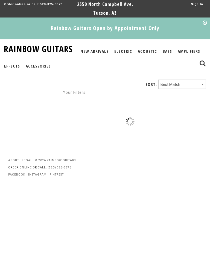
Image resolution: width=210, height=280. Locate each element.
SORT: (151, 84)
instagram (37, 174)
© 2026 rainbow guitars (55, 160)
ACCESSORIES (38, 66)
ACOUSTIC (147, 51)
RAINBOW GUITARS (38, 48)
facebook (16, 174)
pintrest (56, 174)
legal (27, 160)
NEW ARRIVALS (94, 51)
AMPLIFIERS (189, 51)
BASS (167, 51)
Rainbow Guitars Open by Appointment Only (105, 28)
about (13, 160)
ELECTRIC (123, 51)
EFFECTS (12, 66)
